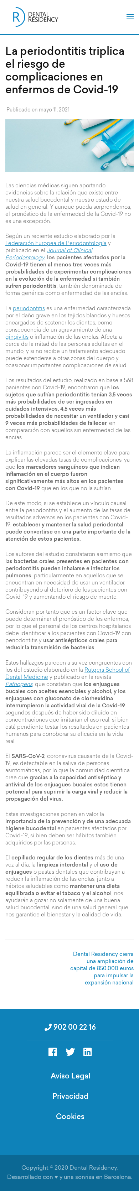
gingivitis (17, 337)
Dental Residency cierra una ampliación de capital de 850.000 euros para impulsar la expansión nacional (102, 969)
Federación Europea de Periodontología (56, 243)
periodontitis (29, 309)
